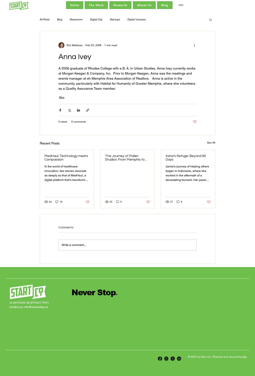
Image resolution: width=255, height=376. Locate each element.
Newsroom (76, 19)
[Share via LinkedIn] (78, 110)
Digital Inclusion (137, 19)
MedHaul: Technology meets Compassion (66, 157)
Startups (115, 19)
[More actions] (194, 45)
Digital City (96, 19)
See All (211, 142)
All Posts (45, 19)
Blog (59, 19)
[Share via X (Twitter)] (69, 110)
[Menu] (181, 5)
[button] (210, 19)
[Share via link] (87, 110)
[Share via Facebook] (60, 110)
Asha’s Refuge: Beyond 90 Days (186, 157)
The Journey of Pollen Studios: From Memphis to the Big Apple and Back (125, 157)
